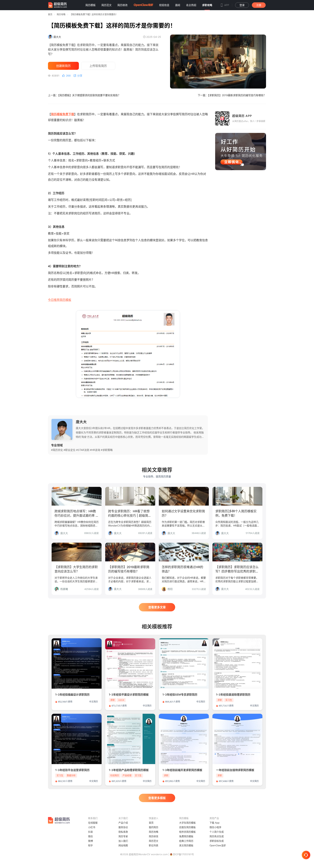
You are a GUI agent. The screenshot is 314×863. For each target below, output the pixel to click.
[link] (61, 14)
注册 (258, 5)
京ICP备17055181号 (183, 854)
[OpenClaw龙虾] (143, 5)
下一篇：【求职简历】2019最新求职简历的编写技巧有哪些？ (232, 95)
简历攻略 (61, 14)
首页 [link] (50, 14)
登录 (242, 5)
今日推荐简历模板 (59, 300)
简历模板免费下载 (62, 114)
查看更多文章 (157, 607)
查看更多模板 (157, 798)
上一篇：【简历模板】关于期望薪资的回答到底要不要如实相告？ (84, 95)
